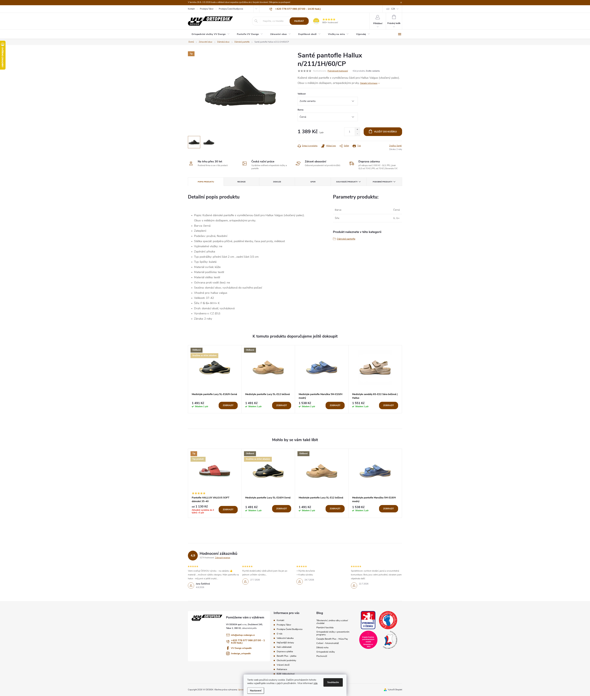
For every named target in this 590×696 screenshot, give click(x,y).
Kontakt (191, 9)
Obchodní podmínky (286, 660)
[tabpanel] (215, 379)
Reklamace (282, 669)
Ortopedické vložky (325, 651)
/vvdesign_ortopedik (241, 653)
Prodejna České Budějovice (231, 9)
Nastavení (255, 690)
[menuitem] (210, 34)
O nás (279, 633)
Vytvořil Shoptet (395, 689)
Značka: (395, 145)
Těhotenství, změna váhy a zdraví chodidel (332, 622)
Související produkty (347, 182)
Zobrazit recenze (222, 557)
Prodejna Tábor (207, 9)
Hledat (299, 21)
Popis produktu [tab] (206, 182)
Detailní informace (368, 83)
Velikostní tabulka (285, 638)
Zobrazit (228, 405)
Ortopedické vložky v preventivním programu (332, 633)
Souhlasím (333, 682)
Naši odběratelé (284, 647)
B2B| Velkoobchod (285, 673)
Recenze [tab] (241, 182)
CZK (393, 9)
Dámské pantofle (346, 239)
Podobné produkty (382, 182)
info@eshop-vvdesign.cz (243, 635)
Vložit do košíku (385, 131)
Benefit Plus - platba (286, 656)
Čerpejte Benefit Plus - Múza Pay (332, 638)
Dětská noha (322, 647)
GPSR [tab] (312, 182)
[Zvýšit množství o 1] (357, 130)
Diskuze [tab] (277, 182)
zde (315, 683)
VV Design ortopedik (241, 648)
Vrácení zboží (283, 664)
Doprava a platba (285, 651)
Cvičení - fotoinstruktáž (327, 643)
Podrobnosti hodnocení (338, 71)
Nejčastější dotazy (285, 642)
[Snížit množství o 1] (357, 134)
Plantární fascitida (324, 627)
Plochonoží (321, 656)
